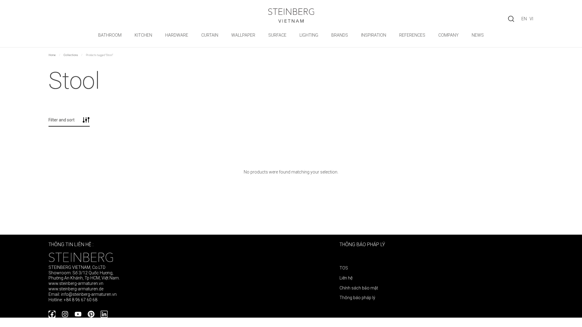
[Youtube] (78, 314)
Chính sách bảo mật (359, 288)
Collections (71, 55)
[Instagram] (65, 314)
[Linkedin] (104, 314)
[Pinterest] (91, 314)
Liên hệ (346, 278)
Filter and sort (61, 119)
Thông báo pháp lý (357, 297)
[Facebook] (51, 314)
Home (52, 55)
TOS (344, 268)
